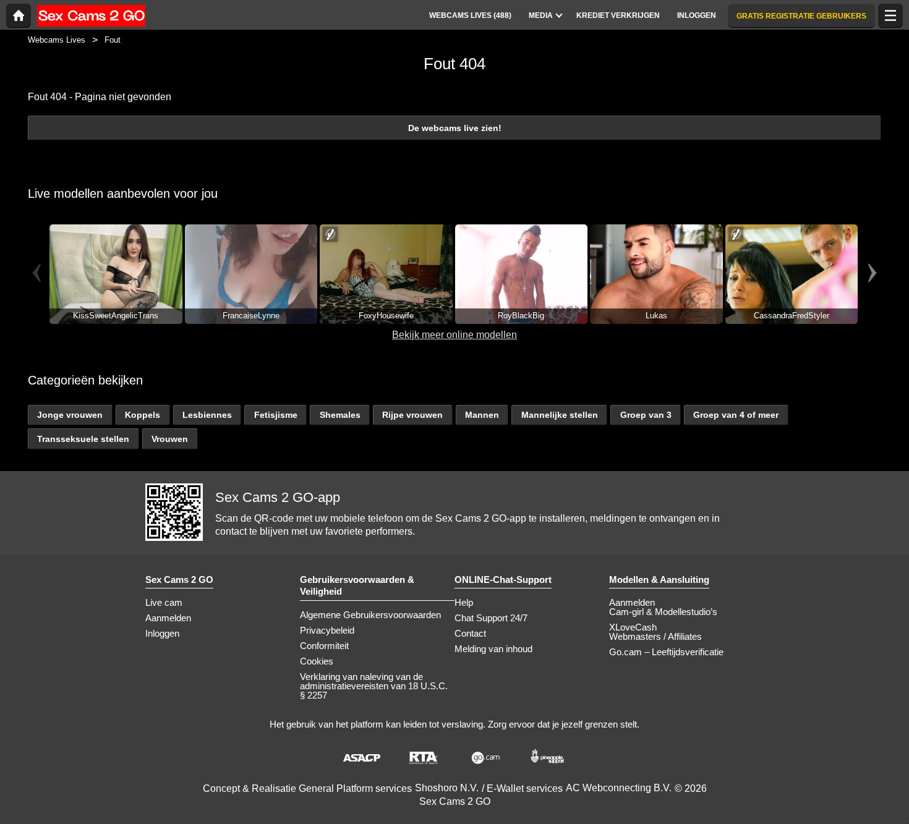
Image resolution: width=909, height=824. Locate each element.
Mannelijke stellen (559, 415)
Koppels (142, 415)
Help (463, 602)
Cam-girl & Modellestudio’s (663, 611)
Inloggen (162, 633)
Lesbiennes (207, 415)
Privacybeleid (327, 630)
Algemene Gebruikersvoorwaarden (370, 615)
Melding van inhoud (493, 648)
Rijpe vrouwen (412, 415)
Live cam (163, 602)
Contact (470, 633)
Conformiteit (324, 645)
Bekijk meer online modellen (454, 334)
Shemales (340, 415)
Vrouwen (170, 439)
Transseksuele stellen (83, 439)
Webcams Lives (56, 40)
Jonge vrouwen (70, 415)
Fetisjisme (275, 415)
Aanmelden (168, 618)
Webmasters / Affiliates (655, 636)
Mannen (482, 415)
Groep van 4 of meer (736, 415)
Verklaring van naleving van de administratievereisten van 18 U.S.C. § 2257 (374, 685)
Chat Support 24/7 (490, 618)
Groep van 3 (646, 415)
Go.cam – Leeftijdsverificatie (666, 652)
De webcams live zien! (454, 128)
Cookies (316, 661)
